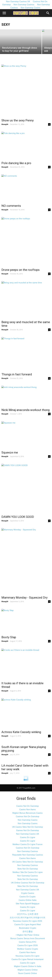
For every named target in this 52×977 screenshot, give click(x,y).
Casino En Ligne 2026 (27, 945)
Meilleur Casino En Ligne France (27, 844)
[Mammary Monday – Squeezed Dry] (26, 561)
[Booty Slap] (26, 621)
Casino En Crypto (27, 896)
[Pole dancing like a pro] (26, 145)
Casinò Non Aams (27, 952)
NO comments (11, 206)
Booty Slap (8, 637)
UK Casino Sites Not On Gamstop (27, 827)
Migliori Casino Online (28, 970)
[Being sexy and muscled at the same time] (26, 299)
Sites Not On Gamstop (27, 886)
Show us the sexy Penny (17, 120)
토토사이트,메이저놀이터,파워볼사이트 (27, 917)
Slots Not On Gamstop (27, 869)
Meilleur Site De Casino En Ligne (28, 872)
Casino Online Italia (27, 900)
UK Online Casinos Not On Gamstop (27, 882)
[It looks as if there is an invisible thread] (26, 664)
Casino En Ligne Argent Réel (27, 924)
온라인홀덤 (28, 931)
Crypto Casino (27, 893)
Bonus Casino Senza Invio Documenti (27, 938)
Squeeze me (9, 452)
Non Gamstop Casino (30, 7)
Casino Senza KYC (27, 942)
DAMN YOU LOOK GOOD (17, 517)
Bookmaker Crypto (27, 928)
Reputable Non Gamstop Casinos (27, 855)
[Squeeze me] (26, 435)
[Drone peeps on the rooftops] (26, 241)
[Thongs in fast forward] (26, 354)
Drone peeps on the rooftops (20, 270)
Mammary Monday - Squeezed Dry (24, 597)
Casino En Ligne (27, 837)
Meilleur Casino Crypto (27, 949)
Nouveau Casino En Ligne (27, 956)
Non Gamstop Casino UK (27, 834)
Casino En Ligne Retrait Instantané (27, 959)
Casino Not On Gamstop (27, 806)
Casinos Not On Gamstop (27, 816)
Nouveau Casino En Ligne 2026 (27, 921)
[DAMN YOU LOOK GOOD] (26, 488)
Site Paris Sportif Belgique (27, 903)
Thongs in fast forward (16, 374)
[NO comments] (26, 188)
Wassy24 (4, 124)
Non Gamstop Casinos (24, 4)
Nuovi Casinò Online (27, 973)
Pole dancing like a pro (16, 163)
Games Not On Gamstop (27, 830)
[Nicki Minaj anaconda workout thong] (26, 396)
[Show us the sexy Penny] (26, 90)
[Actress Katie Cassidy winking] (26, 713)
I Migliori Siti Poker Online (27, 935)
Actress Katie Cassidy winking (21, 732)
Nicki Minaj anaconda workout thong (25, 410)
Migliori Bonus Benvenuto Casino (27, 813)
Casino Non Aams (27, 809)
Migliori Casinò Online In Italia (27, 966)
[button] (48, 13)
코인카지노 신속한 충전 (27, 914)
